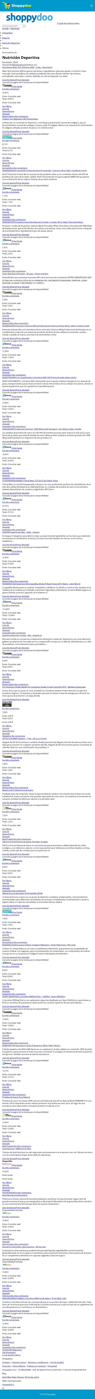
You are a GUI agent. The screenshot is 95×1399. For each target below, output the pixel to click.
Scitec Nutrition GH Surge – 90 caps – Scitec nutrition (25, 273)
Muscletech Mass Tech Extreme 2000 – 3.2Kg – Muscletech (27, 67)
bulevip (5, 219)
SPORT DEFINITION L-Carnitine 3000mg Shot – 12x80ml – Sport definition (33, 996)
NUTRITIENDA (8, 1192)
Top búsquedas (9, 1352)
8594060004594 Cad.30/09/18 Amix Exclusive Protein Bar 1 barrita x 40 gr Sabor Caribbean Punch (44, 170)
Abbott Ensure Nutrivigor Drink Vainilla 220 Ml (22, 893)
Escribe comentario (10, 89)
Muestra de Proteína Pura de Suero (17, 790)
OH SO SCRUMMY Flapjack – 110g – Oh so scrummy (24, 738)
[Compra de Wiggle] (7, 706)
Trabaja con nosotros (36, 1366)
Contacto (6, 1362)
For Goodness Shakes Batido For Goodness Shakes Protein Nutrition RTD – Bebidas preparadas (44, 687)
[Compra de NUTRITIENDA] (7, 1165)
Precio (23, 65)
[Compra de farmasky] (7, 138)
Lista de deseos (9, 80)
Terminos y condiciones (38, 1362)
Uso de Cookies (57, 1362)
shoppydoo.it (8, 1384)
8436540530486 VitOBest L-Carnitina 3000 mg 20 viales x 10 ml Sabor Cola (34, 1298)
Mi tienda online (32, 1377)
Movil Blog (6, 1377)
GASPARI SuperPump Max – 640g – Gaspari (21, 532)
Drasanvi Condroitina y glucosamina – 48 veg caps (24, 1247)
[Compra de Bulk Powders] (7, 809)
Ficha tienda (17, 86)
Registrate (15, 28)
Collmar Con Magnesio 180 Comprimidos (20, 119)
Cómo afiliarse (19, 1366)
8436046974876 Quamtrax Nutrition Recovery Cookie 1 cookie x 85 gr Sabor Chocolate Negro (42, 222)
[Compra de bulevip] (7, 189)
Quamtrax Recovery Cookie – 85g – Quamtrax (22, 635)
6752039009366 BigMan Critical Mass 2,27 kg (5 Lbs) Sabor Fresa (30, 480)
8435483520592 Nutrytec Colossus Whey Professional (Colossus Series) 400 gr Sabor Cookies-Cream (46, 326)
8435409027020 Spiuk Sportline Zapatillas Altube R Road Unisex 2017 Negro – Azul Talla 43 (41, 584)
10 (13, 1350)
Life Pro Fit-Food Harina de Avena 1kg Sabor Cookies (25, 841)
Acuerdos (6, 1366)
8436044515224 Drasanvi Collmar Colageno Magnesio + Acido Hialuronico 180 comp (39, 945)
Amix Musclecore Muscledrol (14, 1195)
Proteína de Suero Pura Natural (16, 1097)
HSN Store (6, 1244)
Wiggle (5, 736)
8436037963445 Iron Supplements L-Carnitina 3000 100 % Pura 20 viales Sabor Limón (39, 377)
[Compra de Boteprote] (7, 86)
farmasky (6, 168)
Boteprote (6, 116)
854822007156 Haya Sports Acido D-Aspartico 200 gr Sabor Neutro (31, 1045)
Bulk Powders (8, 839)
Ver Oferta (6, 106)
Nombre (16, 65)
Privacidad (52, 1366)
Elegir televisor (18, 1377)
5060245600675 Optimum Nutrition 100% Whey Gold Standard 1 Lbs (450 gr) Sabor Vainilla (41, 429)
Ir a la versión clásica (11, 1355)
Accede (5, 28)
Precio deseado (22, 80)
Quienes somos (19, 1362)
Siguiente (18, 1350)
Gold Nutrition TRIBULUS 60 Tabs (16, 1148)
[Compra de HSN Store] (7, 1214)
